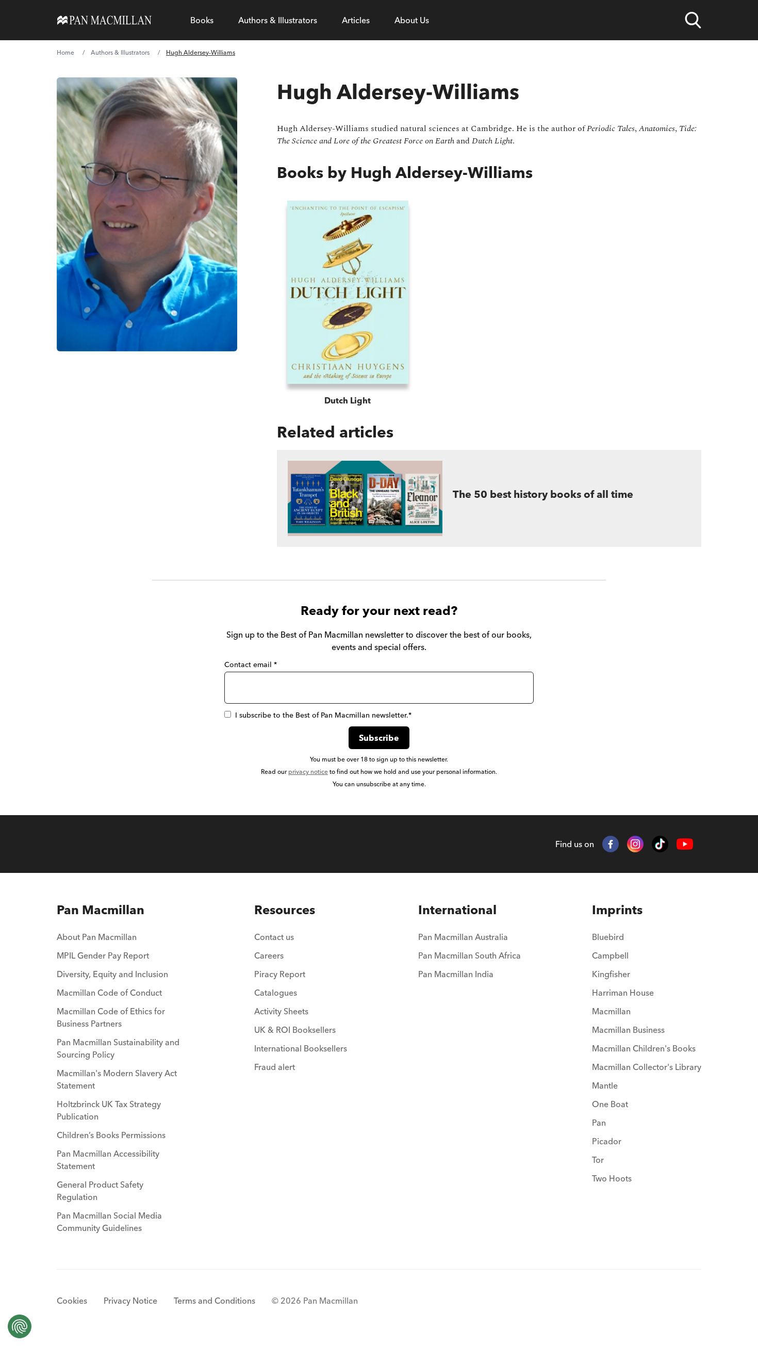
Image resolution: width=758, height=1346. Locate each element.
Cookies (72, 1300)
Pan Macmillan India (455, 974)
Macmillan (611, 1011)
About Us (411, 20)
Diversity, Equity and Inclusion (112, 974)
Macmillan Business (628, 1030)
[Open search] (693, 20)
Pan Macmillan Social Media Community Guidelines (109, 1221)
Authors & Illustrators (277, 20)
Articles (356, 20)
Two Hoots (612, 1178)
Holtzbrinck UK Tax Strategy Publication (109, 1110)
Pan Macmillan (100, 909)
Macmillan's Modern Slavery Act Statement (117, 1079)
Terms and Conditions (214, 1300)
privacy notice (308, 771)
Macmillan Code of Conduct (109, 992)
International (457, 909)
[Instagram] (635, 844)
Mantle (605, 1085)
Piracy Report (279, 974)
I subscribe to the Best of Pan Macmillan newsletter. (323, 715)
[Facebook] (610, 844)
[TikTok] (660, 844)
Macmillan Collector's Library (646, 1067)
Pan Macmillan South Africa (469, 955)
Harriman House (623, 992)
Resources (284, 909)
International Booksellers (300, 1048)
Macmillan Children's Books (644, 1048)
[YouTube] (685, 844)
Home (65, 52)
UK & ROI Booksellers (295, 1030)
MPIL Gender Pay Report (103, 955)
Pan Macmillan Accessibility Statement (108, 1159)
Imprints (617, 909)
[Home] (104, 20)
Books (201, 20)
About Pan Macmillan (97, 937)
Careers (269, 955)
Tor (598, 1160)
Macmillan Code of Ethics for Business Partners (111, 1017)
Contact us (274, 937)
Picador (606, 1141)
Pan (599, 1122)
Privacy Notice (130, 1300)
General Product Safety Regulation (100, 1190)
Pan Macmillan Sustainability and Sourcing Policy (118, 1048)
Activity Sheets (281, 1011)
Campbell (610, 955)
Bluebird (608, 937)
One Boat (610, 1104)
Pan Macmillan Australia (463, 937)
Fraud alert (274, 1067)
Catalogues (275, 992)
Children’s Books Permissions (111, 1135)
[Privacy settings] (19, 1326)
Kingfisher (611, 974)
